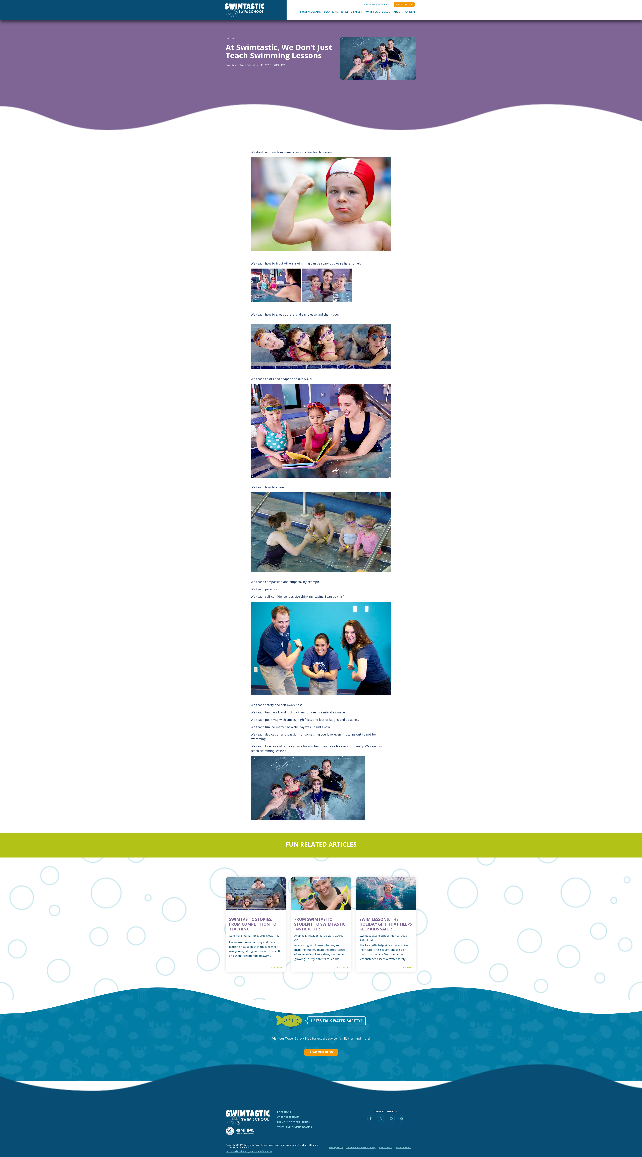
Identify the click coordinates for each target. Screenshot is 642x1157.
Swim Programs (310, 11)
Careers (410, 11)
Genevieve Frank (239, 935)
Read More (277, 967)
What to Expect (351, 11)
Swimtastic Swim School (240, 65)
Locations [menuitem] (284, 1112)
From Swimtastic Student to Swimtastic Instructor (319, 924)
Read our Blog (321, 1052)
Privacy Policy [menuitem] (336, 1147)
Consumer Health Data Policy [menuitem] (361, 1147)
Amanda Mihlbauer (306, 935)
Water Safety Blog (377, 11)
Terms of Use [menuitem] (385, 1147)
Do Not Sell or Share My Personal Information (249, 1151)
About (398, 11)
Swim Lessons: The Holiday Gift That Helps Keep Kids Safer (385, 924)
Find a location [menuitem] (404, 4)
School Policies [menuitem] (403, 1147)
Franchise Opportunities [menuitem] (293, 1122)
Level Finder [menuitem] (369, 4)
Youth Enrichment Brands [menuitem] (294, 1127)
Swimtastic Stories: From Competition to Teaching (252, 924)
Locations (331, 11)
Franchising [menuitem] (384, 4)
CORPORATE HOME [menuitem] (288, 1117)
